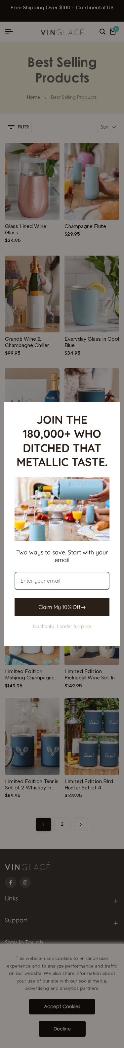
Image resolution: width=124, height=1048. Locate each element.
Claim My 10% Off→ (62, 607)
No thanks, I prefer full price (62, 626)
